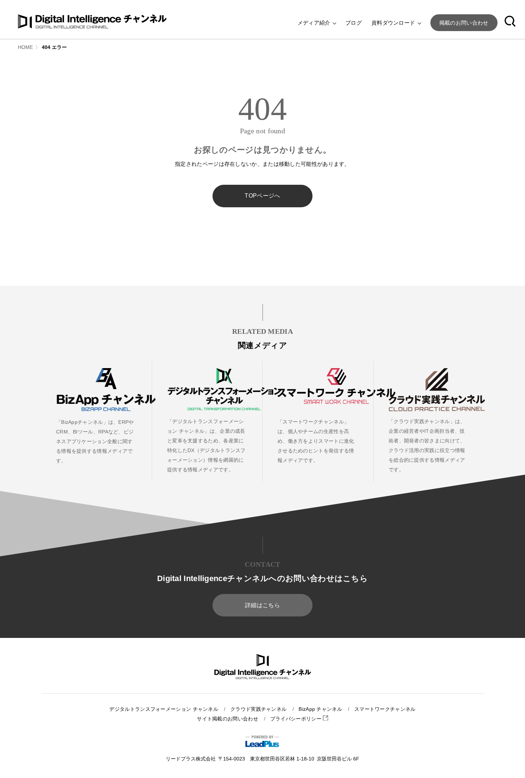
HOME (25, 47)
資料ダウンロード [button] (394, 23)
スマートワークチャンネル (385, 709)
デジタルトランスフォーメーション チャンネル (163, 709)
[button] (510, 22)
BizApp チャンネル (320, 709)
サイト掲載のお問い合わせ (227, 719)
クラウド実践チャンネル (258, 709)
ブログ (353, 23)
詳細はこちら (262, 605)
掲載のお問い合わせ (464, 23)
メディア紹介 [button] (315, 23)
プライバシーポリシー (296, 719)
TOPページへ (262, 196)
